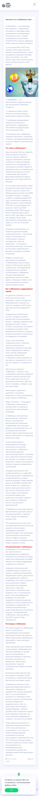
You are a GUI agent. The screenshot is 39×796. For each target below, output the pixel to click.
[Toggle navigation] (34, 4)
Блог (30, 759)
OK (11, 790)
